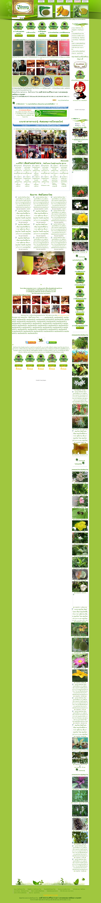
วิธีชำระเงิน (69, 1)
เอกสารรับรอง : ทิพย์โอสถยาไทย (78, 40)
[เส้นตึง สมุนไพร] (80, 99)
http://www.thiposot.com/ (63, 315)
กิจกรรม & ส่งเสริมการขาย (78, 35)
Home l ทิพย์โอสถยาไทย (77, 27)
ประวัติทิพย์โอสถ (51, 1)
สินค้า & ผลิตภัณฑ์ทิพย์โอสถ (78, 43)
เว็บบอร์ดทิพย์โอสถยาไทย (78, 33)
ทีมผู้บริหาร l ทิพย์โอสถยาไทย (77, 30)
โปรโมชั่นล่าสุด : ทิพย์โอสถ (78, 37)
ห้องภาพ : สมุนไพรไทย (77, 53)
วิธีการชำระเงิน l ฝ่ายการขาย (77, 48)
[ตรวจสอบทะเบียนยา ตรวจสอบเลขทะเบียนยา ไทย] (51, 116)
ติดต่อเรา (85, 1)
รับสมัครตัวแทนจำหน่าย (77, 45)
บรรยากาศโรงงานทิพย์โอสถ (78, 51)
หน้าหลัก (41, 1)
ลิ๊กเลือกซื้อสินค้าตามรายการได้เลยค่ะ (80, 80)
